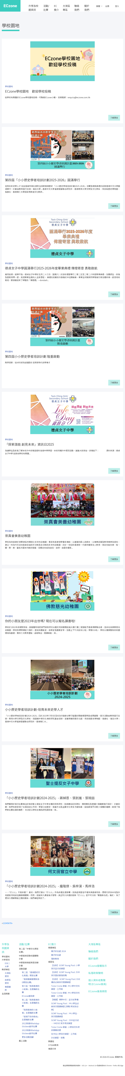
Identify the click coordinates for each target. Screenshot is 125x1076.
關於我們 (86, 7)
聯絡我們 (76, 7)
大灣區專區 (66, 7)
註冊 (107, 6)
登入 (117, 6)
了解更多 (114, 117)
